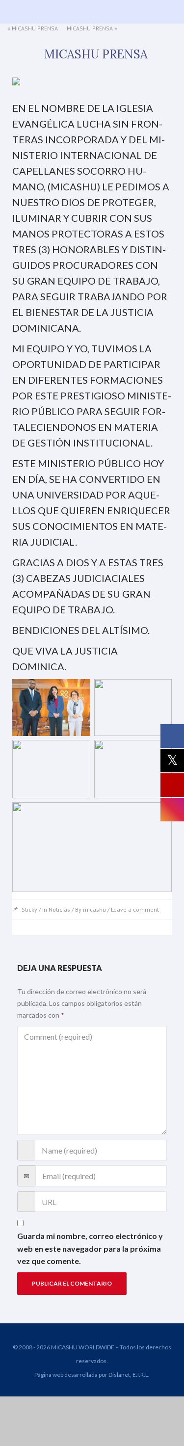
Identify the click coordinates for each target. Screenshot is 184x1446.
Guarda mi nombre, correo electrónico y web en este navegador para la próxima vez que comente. (90, 1248)
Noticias (59, 909)
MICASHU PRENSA (35, 28)
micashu (94, 909)
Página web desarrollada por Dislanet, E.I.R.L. (92, 1374)
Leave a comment (135, 909)
